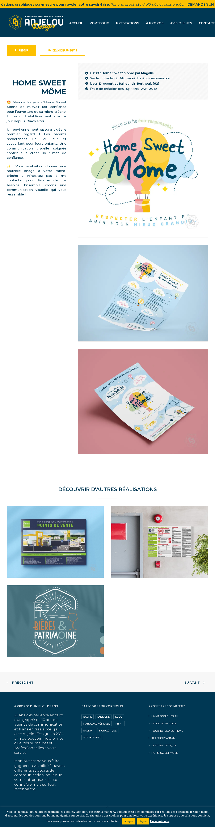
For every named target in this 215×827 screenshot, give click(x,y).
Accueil (76, 23)
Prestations (127, 23)
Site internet (92, 737)
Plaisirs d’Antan (163, 738)
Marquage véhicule (96, 723)
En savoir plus (159, 821)
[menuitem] (77, 22)
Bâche (87, 716)
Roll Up (88, 730)
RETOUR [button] (23, 50)
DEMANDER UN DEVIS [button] (64, 50)
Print (119, 723)
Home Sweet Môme (164, 752)
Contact (207, 23)
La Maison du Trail (164, 716)
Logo (118, 716)
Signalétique (108, 730)
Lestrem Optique (163, 745)
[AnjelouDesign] (37, 23)
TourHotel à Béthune (167, 730)
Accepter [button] (128, 821)
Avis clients (181, 23)
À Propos (155, 23)
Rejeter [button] (143, 821)
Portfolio (99, 23)
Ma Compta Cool (164, 723)
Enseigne (103, 716)
